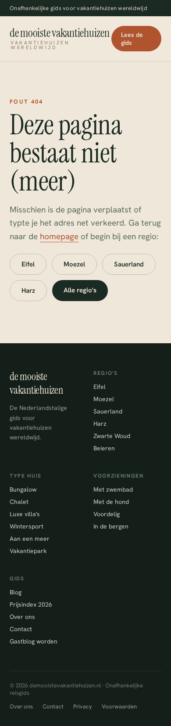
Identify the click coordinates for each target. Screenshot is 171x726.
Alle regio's (80, 290)
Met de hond (111, 502)
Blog (15, 592)
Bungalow (23, 489)
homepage (59, 236)
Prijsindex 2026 (31, 604)
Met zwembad (113, 489)
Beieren (104, 448)
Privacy (82, 706)
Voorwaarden (119, 706)
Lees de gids (132, 39)
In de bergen (110, 526)
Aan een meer (30, 539)
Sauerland (129, 264)
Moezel (74, 264)
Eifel (28, 264)
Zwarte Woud (111, 436)
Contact (21, 629)
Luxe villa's (25, 514)
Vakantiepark (28, 551)
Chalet (19, 502)
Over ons (22, 617)
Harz (28, 290)
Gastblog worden (33, 641)
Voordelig (106, 514)
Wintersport (26, 526)
